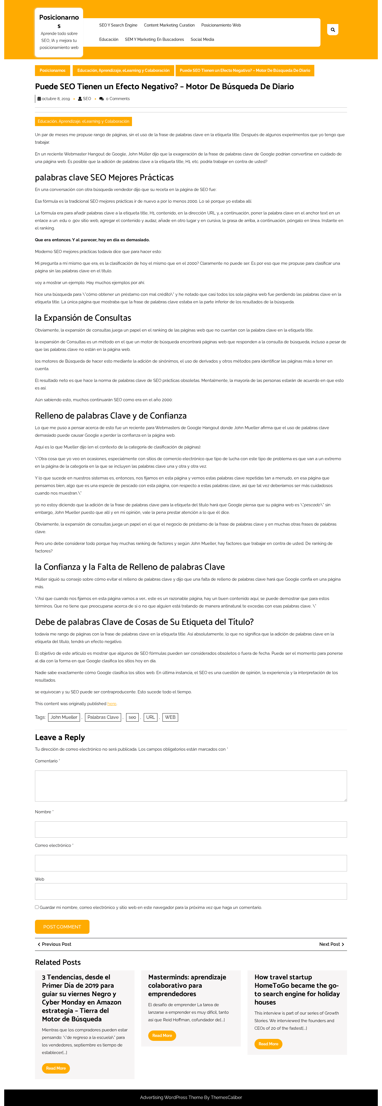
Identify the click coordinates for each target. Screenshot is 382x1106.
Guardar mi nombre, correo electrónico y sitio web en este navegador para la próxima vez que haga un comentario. (151, 907)
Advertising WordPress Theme (172, 1097)
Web (39, 879)
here (111, 703)
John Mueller (64, 717)
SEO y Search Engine (118, 25)
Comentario (47, 761)
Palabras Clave (103, 717)
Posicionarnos (59, 22)
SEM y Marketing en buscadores (154, 39)
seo (132, 717)
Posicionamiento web (221, 25)
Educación (108, 39)
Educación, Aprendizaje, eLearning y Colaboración (123, 70)
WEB (170, 717)
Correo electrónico (54, 845)
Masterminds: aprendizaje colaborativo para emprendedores (187, 986)
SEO (87, 98)
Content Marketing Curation (169, 25)
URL (150, 717)
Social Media (202, 39)
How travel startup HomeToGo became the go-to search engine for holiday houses (297, 990)
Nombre (44, 811)
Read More (58, 1070)
